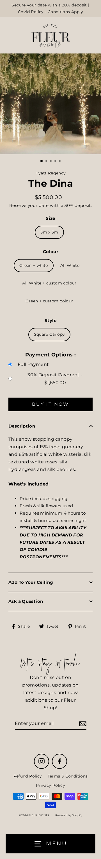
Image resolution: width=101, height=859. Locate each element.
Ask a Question (25, 601)
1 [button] (41, 161)
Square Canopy (49, 334)
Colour (50, 251)
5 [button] (60, 161)
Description (21, 426)
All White (69, 265)
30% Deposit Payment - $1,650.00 (54, 378)
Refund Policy (27, 776)
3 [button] (51, 161)
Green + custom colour (49, 301)
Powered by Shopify (68, 815)
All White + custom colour (49, 283)
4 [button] (55, 161)
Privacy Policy (50, 785)
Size (50, 218)
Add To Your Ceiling (30, 582)
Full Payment (33, 364)
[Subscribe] (81, 723)
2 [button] (46, 161)
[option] (50, 103)
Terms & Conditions (68, 776)
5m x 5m (49, 232)
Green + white (33, 265)
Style (50, 320)
